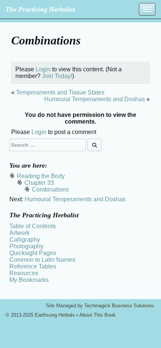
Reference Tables (32, 266)
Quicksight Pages (32, 253)
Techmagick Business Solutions (119, 305)
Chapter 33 (39, 183)
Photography (26, 246)
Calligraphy (24, 239)
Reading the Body (41, 176)
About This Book (97, 315)
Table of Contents (32, 226)
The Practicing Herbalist (40, 9)
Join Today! (57, 76)
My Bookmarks (29, 280)
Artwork (19, 233)
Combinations (50, 189)
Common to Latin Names (42, 260)
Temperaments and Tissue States (60, 92)
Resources (23, 273)
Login (43, 69)
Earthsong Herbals (55, 315)
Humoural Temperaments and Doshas (94, 99)
